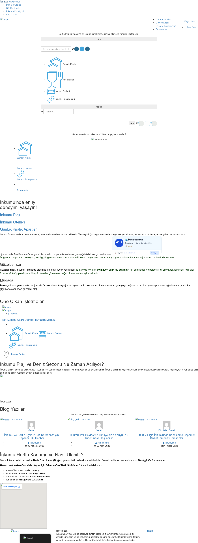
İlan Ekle (4, 1)
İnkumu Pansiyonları (16, 11)
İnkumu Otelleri (14, 4)
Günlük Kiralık (12, 8)
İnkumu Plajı (10, 214)
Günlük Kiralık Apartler (18, 229)
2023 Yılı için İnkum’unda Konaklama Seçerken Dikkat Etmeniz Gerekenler (167, 436)
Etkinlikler (163, 430)
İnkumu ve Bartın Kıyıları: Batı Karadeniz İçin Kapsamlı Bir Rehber (31, 436)
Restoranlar (12, 14)
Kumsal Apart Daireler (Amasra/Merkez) (29, 320)
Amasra (15, 354)
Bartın (22, 354)
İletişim (150, 530)
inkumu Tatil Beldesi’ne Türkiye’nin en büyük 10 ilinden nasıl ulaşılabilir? (99, 436)
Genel (31, 430)
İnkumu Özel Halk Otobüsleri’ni (64, 465)
